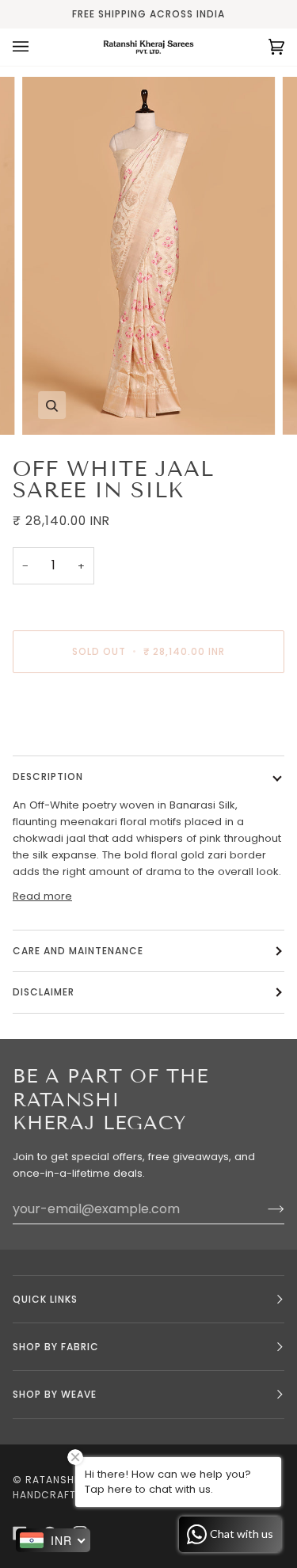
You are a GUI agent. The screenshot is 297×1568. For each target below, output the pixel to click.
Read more (42, 896)
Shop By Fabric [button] (56, 1346)
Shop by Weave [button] (55, 1394)
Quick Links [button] (45, 1299)
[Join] (263, 1209)
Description (48, 776)
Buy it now (149, 718)
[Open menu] (36, 47)
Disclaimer (45, 992)
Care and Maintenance (78, 950)
